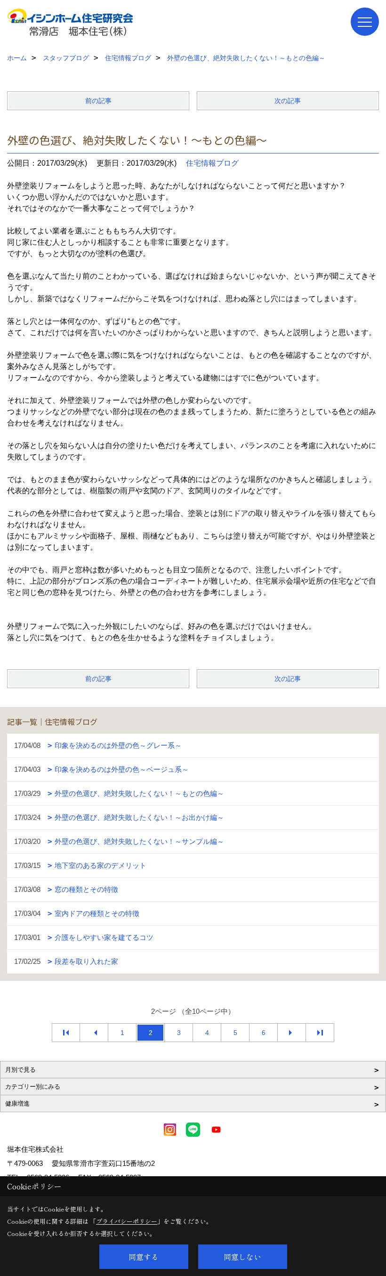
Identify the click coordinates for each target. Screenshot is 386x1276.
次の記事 (287, 100)
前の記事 (98, 100)
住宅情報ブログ (212, 163)
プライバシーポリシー (126, 1221)
